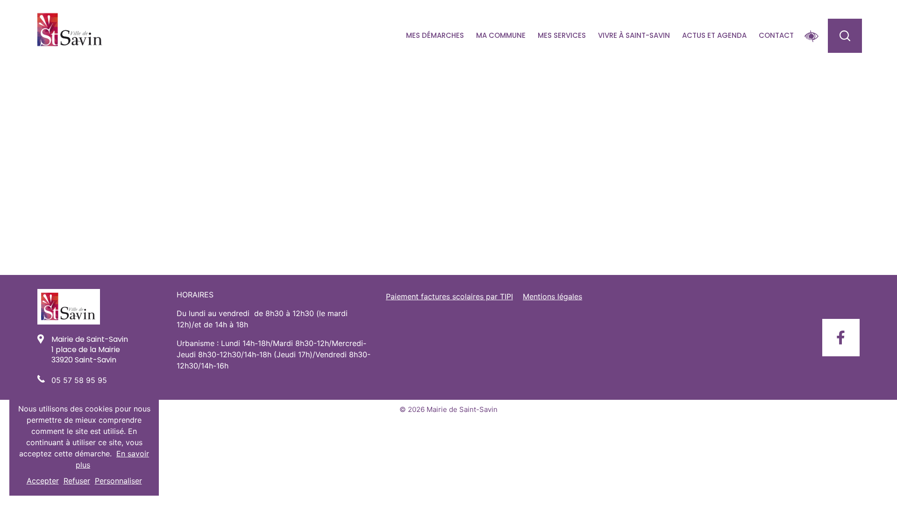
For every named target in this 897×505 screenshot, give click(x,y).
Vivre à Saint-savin (634, 35)
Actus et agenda (714, 35)
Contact (776, 35)
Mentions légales (552, 296)
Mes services (562, 35)
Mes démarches (435, 35)
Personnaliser (118, 480)
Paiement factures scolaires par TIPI (449, 296)
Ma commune (501, 35)
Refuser (77, 480)
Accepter (43, 480)
